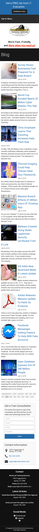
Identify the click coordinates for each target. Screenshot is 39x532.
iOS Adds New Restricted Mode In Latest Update (27, 270)
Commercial (20, 516)
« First (14, 394)
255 (19, 397)
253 (11, 397)
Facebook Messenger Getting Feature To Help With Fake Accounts (28, 332)
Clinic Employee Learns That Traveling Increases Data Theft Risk (26, 135)
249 (30, 394)
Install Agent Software (19, 530)
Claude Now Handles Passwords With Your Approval (19, 495)
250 (34, 394)
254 (15, 397)
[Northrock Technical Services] (19, 30)
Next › (27, 397)
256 (23, 397)
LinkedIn (20, 518)
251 (3, 397)
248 (26, 394)
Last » (32, 397)
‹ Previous (21, 394)
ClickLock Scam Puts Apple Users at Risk (19, 502)
